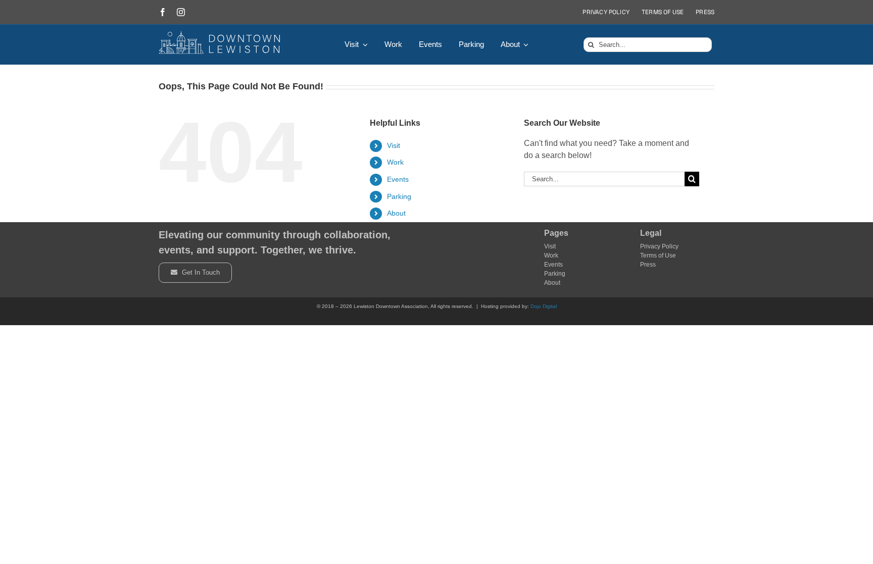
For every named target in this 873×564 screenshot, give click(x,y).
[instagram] (181, 12)
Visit (393, 145)
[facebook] (163, 12)
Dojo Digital (543, 306)
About (396, 213)
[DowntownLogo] (220, 34)
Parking (399, 196)
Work (395, 162)
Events (398, 179)
